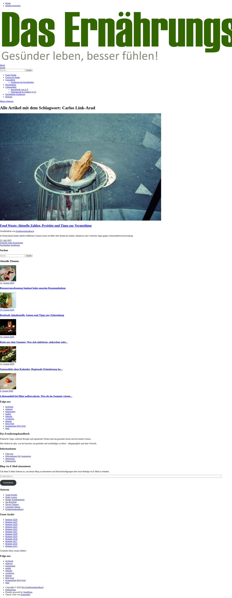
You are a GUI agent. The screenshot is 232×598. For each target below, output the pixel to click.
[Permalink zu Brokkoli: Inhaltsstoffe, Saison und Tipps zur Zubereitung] (8, 307)
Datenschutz (10, 461)
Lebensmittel (10, 87)
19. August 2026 (7, 310)
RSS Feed (9, 423)
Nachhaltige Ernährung (15, 94)
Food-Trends (10, 75)
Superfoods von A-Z (19, 89)
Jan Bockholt (11, 502)
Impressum (10, 458)
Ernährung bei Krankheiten (22, 82)
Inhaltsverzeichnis (13, 6)
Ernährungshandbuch (25, 231)
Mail (7, 428)
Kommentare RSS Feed (15, 426)
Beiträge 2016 (11, 544)
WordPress (27, 592)
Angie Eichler (11, 495)
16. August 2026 (7, 337)
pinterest (8, 409)
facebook (9, 407)
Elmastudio (25, 594)
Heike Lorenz (11, 497)
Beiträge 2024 (11, 524)
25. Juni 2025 (6, 240)
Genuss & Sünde (12, 77)
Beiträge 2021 (11, 532)
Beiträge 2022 (11, 529)
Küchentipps (10, 85)
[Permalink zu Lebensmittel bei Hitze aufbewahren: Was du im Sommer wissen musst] (8, 388)
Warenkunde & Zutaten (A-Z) (23, 92)
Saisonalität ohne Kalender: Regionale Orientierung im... (31, 369)
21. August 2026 (7, 283)
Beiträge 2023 (11, 527)
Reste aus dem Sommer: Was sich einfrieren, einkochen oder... (34, 342)
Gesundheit (10, 80)
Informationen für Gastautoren (18, 456)
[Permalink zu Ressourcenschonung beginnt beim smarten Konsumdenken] (8, 280)
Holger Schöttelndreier (15, 500)
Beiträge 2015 (11, 546)
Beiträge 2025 (11, 522)
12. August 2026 (7, 364)
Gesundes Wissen (12, 507)
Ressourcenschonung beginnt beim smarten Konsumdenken (33, 288)
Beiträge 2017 (11, 541)
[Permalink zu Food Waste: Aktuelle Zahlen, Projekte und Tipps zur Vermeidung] (80, 220)
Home (8, 3)
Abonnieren (8, 482)
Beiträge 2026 (11, 519)
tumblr (8, 414)
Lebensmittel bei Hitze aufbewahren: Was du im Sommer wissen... (36, 396)
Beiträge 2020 (11, 534)
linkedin (8, 416)
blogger (8, 421)
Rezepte (8, 97)
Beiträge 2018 (11, 539)
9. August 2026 (6, 391)
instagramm (10, 411)
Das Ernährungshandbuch (32, 587)
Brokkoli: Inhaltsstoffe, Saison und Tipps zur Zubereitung (32, 315)
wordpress (9, 419)
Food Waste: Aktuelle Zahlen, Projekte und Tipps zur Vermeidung (46, 225)
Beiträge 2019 (11, 536)
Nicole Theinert (12, 504)
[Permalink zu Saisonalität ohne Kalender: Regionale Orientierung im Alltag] (8, 361)
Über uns (9, 454)
